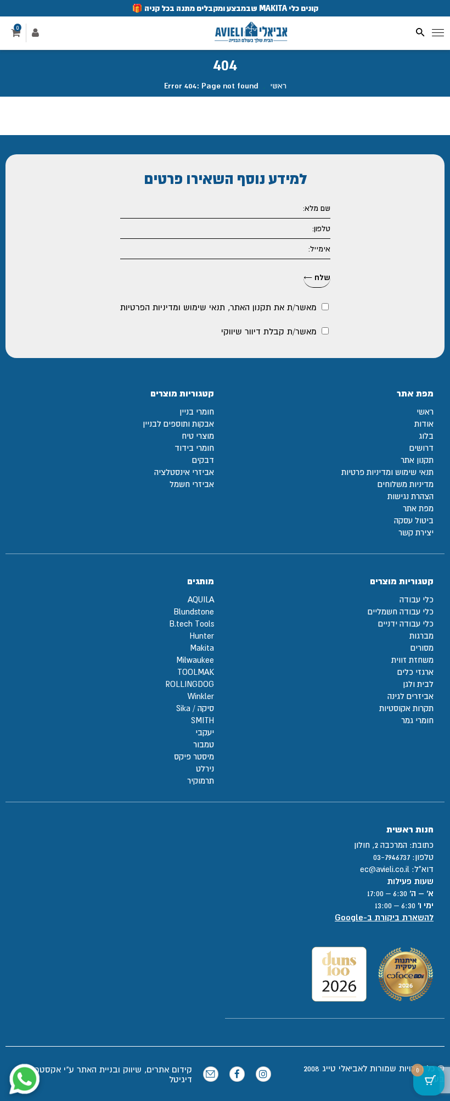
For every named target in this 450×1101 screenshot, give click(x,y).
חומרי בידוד (194, 447)
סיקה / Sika (195, 708)
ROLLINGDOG (189, 684)
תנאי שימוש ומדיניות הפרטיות (172, 307)
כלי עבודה (417, 599)
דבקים (203, 460)
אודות (424, 423)
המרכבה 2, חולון (380, 844)
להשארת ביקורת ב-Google (384, 917)
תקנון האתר (250, 307)
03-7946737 (391, 857)
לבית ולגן (418, 684)
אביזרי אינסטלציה (184, 472)
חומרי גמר (417, 720)
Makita (202, 647)
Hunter (202, 635)
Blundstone (193, 611)
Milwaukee (195, 659)
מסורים (422, 647)
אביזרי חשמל (192, 484)
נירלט (205, 768)
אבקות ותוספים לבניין (178, 423)
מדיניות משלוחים (406, 484)
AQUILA (201, 599)
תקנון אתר (417, 460)
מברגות (421, 635)
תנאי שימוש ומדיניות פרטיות (387, 472)
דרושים (421, 447)
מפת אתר (418, 508)
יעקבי (204, 732)
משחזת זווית (412, 659)
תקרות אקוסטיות (406, 708)
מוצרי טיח (198, 435)
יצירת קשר (416, 532)
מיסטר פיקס (194, 756)
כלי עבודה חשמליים (401, 611)
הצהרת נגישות (410, 496)
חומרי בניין (196, 411)
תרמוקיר (200, 780)
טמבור (203, 744)
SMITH (202, 720)
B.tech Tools (191, 623)
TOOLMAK (195, 672)
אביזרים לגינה (410, 696)
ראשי (278, 85)
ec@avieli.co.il (384, 869)
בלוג (426, 435)
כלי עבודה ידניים (406, 623)
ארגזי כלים (415, 672)
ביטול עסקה (414, 520)
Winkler (201, 696)
